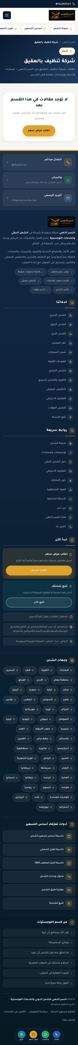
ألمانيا (65, 778)
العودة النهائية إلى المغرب (54, 973)
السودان (48, 700)
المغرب (27, 700)
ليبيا (48, 709)
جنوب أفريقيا (42, 729)
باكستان (64, 739)
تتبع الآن (39, 602)
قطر (27, 670)
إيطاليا (29, 778)
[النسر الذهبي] (62, 15)
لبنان (66, 690)
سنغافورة (22, 748)
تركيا (49, 690)
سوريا (32, 690)
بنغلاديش (42, 739)
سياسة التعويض (38, 1012)
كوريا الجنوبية (25, 758)
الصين (65, 758)
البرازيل (19, 797)
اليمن (15, 690)
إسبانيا (10, 778)
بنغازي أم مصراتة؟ (58, 942)
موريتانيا (30, 709)
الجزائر (65, 709)
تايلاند (65, 768)
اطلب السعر (39, 570)
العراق (22, 680)
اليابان (47, 758)
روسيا (28, 787)
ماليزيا (43, 748)
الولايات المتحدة (59, 797)
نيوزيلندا (44, 807)
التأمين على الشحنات (15, 1012)
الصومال (63, 719)
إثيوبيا (25, 719)
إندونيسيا (63, 748)
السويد (46, 787)
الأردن (39, 680)
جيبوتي (44, 719)
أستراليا (64, 807)
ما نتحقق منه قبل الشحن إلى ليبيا (50, 952)
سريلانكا (46, 768)
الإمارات (64, 670)
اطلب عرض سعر (39, 130)
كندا (37, 797)
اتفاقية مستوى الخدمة (63, 1012)
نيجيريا (65, 729)
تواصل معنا (68, 1020)
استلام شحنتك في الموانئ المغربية (49, 963)
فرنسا (47, 778)
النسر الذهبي (68, 42)
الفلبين (22, 739)
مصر (66, 700)
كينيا (8, 719)
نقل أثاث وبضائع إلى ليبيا (55, 932)
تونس (9, 700)
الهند (22, 729)
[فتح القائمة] (7, 15)
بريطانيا (25, 768)
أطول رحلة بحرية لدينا (57, 983)
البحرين (10, 670)
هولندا (65, 787)
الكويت (45, 670)
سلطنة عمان (61, 680)
